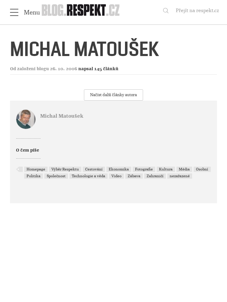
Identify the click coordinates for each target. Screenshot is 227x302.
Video (116, 176)
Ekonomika (119, 169)
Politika (33, 176)
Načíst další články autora (113, 94)
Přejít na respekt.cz (197, 10)
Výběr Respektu (65, 169)
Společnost (56, 176)
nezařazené (180, 176)
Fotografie (144, 169)
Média (184, 169)
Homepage (36, 169)
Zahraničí (155, 176)
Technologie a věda (88, 176)
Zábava (134, 176)
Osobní (202, 169)
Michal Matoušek (61, 116)
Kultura (166, 169)
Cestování (94, 169)
